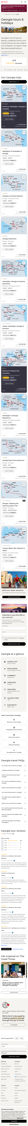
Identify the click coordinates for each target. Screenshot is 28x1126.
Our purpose (14, 1024)
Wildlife (16, 1098)
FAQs (15, 69)
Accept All (14, 1121)
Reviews (3, 1095)
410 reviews (18, 63)
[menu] (25, 2)
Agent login (4, 1079)
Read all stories (14, 992)
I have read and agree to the (14, 638)
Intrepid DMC (18, 1069)
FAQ (2, 1093)
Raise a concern (4, 1100)
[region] (14, 1116)
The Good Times (18, 1066)
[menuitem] (4, 2)
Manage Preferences (14, 1124)
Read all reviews (6, 949)
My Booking (4, 1063)
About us (17, 1063)
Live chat (3, 1090)
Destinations (8, 14)
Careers (16, 1071)
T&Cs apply (4, 1053)
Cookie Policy (20, 1118)
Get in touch (4, 1087)
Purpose (17, 1085)
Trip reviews (20, 69)
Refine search (13, 81)
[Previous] (1, 69)
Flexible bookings (5, 1074)
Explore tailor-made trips (14, 597)
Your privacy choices (21, 1076)
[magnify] (21, 2)
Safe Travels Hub (5, 1069)
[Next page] (24, 976)
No (21, 1038)
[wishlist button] (24, 88)
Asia (13, 14)
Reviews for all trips (18, 949)
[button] (24, 87)
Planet (16, 1095)
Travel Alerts (4, 1071)
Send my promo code (14, 644)
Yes (16, 1038)
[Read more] (2, 14)
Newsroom (3, 1098)
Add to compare (9, 119)
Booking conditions (5, 1076)
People (16, 1093)
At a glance (10, 69)
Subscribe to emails (14, 1056)
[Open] (13, 834)
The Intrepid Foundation (20, 1090)
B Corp (16, 1087)
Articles (25, 69)
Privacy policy (18, 1074)
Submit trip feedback (6, 1066)
